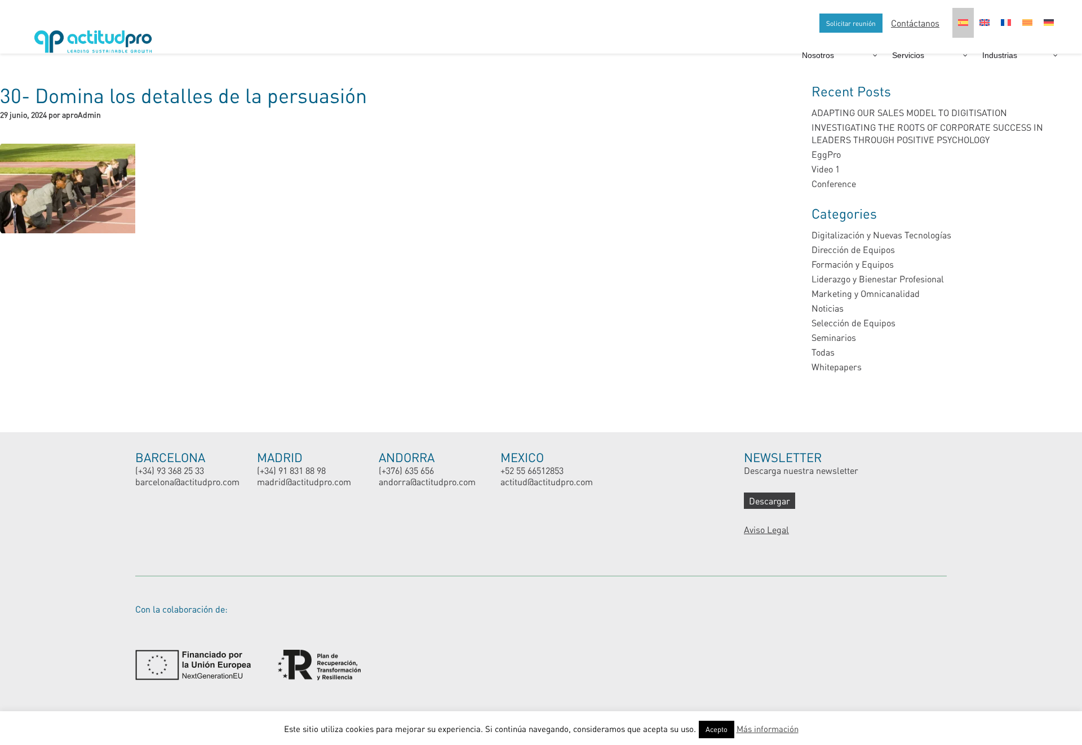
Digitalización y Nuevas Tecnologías (881, 234)
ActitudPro (96, 37)
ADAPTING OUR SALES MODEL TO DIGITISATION (909, 112)
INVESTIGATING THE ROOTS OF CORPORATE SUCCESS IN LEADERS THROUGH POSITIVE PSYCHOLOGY (927, 133)
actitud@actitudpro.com (546, 481)
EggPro (826, 154)
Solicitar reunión (851, 23)
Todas (823, 352)
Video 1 (826, 168)
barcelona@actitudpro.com (187, 481)
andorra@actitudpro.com (427, 481)
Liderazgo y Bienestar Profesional (878, 278)
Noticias (828, 308)
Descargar (769, 500)
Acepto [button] (717, 729)
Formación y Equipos (853, 264)
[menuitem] (963, 23)
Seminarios (834, 337)
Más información (768, 729)
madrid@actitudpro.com (304, 481)
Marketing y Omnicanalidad (866, 293)
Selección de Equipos (853, 322)
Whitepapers (837, 366)
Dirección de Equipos (853, 249)
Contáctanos (915, 22)
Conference (834, 183)
